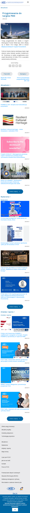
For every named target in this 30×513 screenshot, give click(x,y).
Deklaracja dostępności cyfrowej (10, 479)
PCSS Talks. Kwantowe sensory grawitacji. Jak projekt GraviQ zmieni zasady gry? (14, 360)
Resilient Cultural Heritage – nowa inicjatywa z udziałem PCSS (12, 130)
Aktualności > (5, 85)
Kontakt (4, 464)
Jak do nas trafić (6, 460)
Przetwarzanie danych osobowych (11, 472)
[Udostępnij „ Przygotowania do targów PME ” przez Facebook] (10, 65)
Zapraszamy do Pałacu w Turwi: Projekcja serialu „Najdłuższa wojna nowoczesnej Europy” (14, 269)
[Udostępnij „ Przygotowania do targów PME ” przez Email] (16, 65)
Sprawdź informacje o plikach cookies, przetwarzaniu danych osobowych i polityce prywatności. (15, 505)
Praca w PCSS (5, 467)
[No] (28, 504)
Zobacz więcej (13, 191)
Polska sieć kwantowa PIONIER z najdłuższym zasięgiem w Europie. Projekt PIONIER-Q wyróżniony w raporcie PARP (14, 335)
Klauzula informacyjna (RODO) (10, 476)
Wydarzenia (4, 200)
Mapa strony (5, 451)
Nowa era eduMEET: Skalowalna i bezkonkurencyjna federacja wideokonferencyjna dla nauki (11, 182)
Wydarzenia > (6, 197)
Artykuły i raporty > (8, 312)
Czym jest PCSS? (6, 457)
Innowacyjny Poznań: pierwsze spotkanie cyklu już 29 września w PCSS (14, 243)
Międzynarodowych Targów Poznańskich (14, 46)
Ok (15, 509)
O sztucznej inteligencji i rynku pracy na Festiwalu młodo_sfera (14, 219)
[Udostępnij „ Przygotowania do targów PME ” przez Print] (20, 65)
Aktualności (4, 7)
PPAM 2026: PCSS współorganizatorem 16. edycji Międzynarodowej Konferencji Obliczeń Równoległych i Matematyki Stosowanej (14, 296)
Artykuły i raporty (6, 315)
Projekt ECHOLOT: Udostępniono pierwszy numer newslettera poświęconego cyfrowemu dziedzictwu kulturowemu (14, 155)
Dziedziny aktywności (7, 433)
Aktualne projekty (6, 429)
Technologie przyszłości (8, 436)
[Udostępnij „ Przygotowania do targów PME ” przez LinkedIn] (13, 65)
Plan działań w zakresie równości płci (12, 482)
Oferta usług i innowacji (8, 426)
